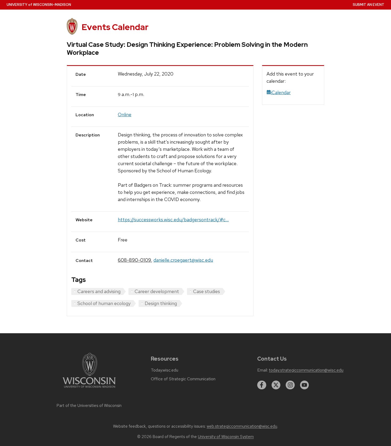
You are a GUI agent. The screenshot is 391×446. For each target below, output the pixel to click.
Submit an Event (368, 4)
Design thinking (161, 303)
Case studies (206, 291)
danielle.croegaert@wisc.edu (183, 260)
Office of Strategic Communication (183, 379)
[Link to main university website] (89, 388)
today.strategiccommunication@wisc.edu (306, 370)
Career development (157, 291)
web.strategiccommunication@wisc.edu (242, 426)
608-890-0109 (134, 260)
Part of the (89, 405)
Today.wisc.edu (164, 370)
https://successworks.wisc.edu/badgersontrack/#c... (173, 219)
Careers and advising (98, 291)
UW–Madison (39, 4)
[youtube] (304, 385)
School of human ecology (104, 303)
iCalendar (281, 92)
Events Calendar (115, 27)
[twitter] (276, 385)
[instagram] (290, 385)
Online (124, 114)
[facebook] (261, 385)
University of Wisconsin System (226, 436)
